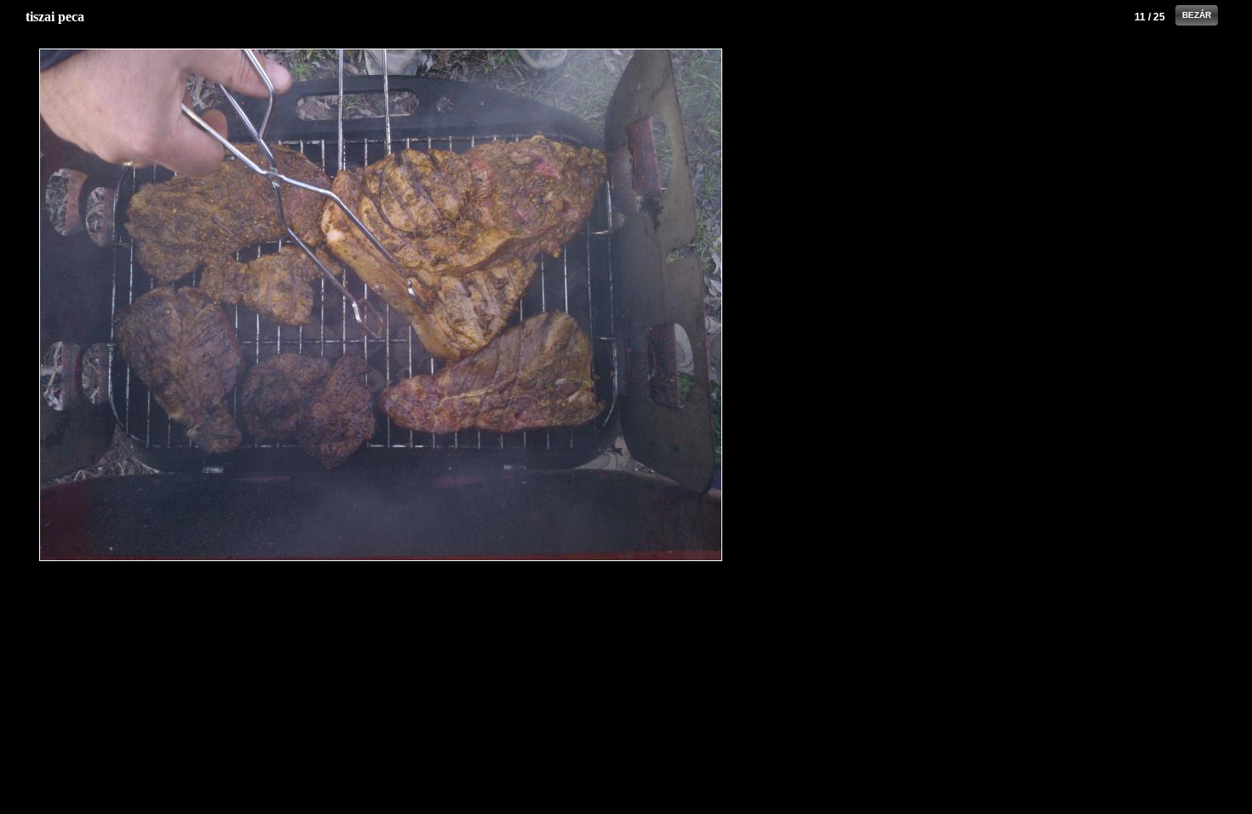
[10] (152, 305)
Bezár (1196, 15)
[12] (609, 305)
